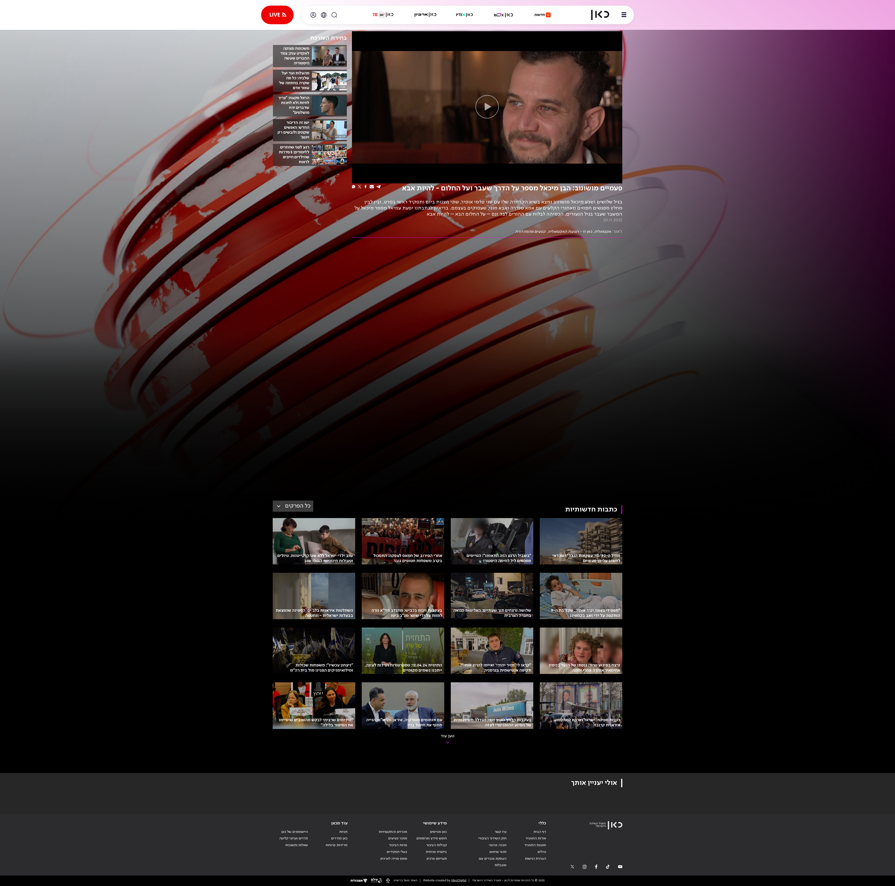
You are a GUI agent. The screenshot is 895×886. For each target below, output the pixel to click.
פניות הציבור (398, 845)
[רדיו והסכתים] (464, 15)
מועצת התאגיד (535, 845)
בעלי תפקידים (397, 852)
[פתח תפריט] (624, 15)
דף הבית (540, 832)
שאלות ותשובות (296, 845)
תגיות (343, 832)
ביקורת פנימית (436, 852)
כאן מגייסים (438, 832)
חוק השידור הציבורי (492, 838)
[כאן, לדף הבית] (596, 15)
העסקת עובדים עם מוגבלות (492, 862)
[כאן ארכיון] (425, 15)
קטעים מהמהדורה (530, 232)
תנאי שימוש (497, 852)
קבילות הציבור (436, 845)
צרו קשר (500, 832)
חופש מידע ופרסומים (431, 838)
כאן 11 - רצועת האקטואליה (570, 232)
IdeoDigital (458, 880)
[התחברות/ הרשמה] (313, 15)
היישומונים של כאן (294, 832)
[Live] (277, 15)
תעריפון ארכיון (437, 859)
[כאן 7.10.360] (383, 15)
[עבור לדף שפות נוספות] (323, 15)
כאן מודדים (339, 838)
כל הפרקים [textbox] (297, 506)
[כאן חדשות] (542, 15)
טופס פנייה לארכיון (393, 859)
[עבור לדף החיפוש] (334, 15)
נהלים (541, 852)
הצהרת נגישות (535, 859)
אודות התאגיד (535, 838)
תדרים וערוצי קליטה (293, 838)
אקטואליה (602, 232)
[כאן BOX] (503, 15)
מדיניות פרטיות (337, 845)
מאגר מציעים (397, 838)
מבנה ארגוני (497, 845)
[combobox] (293, 506)
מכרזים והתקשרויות (393, 832)
